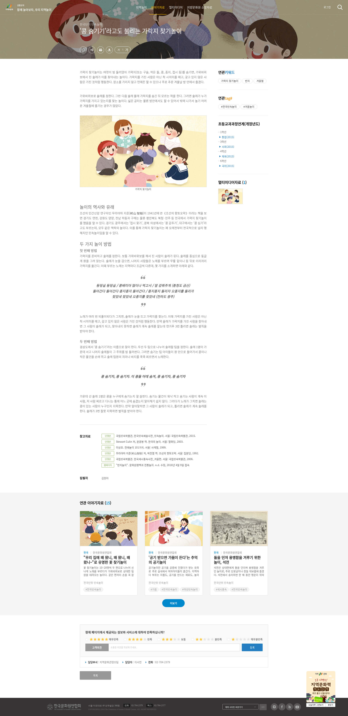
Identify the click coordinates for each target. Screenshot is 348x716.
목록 (95, 675)
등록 (252, 647)
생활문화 (34, 8)
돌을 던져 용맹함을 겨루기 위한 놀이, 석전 (237, 560)
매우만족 (113, 639)
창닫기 (330, 705)
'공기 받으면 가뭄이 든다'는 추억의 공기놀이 (173, 560)
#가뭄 (154, 589)
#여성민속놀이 (190, 589)
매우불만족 (257, 639)
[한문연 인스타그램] (274, 709)
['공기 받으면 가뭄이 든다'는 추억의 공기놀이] (173, 528)
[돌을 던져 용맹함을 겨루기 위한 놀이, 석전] (239, 528)
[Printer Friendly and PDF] (100, 52)
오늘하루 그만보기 (316, 705)
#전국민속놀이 (229, 106)
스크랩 (83, 49)
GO (263, 707)
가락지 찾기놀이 (229, 81)
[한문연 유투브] (297, 709)
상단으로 (328, 708)
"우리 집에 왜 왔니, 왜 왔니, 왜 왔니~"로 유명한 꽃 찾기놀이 (107, 560)
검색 (340, 7)
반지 (247, 81)
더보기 (173, 603)
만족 (149, 639)
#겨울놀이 (248, 106)
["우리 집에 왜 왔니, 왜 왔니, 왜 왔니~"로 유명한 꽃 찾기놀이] (108, 528)
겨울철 (260, 81)
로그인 (327, 7)
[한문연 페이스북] (281, 709)
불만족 (218, 639)
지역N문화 (11, 7)
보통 (183, 639)
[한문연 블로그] (289, 709)
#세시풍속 (221, 589)
